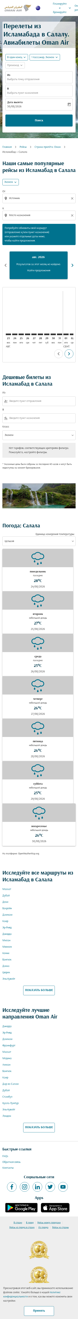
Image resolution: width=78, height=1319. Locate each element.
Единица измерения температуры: (55, 534)
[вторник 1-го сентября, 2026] (66, 334)
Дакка (5, 966)
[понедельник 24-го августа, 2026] (14, 334)
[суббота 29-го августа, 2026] (46, 334)
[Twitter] (50, 1187)
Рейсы (23, 147)
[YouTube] (63, 1187)
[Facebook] (12, 1187)
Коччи (5, 953)
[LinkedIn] (37, 1187)
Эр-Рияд (7, 927)
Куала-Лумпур (10, 1103)
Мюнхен (7, 946)
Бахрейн (7, 908)
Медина (7, 1058)
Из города (43, 1227)
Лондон (6, 1116)
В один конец (14, 57)
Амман (6, 1064)
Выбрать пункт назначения (22, 93)
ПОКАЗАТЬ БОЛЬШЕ (39, 990)
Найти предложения (38, 270)
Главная (7, 147)
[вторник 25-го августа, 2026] (21, 334)
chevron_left (5, 265)
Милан (6, 940)
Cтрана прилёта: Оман (48, 147)
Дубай (6, 895)
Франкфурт (8, 1045)
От (3, 191)
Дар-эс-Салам (10, 1084)
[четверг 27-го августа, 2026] (34, 334)
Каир (5, 921)
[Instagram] (24, 1187)
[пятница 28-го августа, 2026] (40, 334)
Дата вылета (15, 102)
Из (8, 75)
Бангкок (6, 959)
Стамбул (7, 1096)
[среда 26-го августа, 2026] (27, 334)
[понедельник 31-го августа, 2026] (59, 334)
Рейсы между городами (49, 1222)
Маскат (6, 889)
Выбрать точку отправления (23, 79)
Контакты (8, 1167)
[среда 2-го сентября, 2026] (72, 334)
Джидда (7, 934)
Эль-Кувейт (8, 978)
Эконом (8, 182)
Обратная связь (11, 1162)
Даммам (7, 914)
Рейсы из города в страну (22, 1227)
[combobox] (39, 198)
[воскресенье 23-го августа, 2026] (8, 334)
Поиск (39, 120)
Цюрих (6, 972)
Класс (5, 426)
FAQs (5, 1156)
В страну (18, 1222)
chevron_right (72, 265)
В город (30, 1222)
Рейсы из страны (60, 1227)
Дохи (5, 902)
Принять (39, 1310)
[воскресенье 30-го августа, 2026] (53, 334)
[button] (45, 57)
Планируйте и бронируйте (62, 8)
